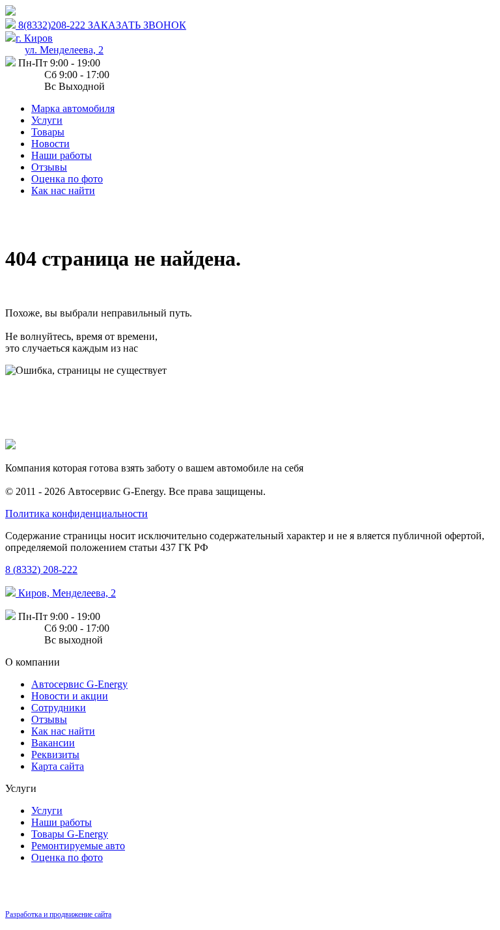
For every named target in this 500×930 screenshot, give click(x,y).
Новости (50, 143)
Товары (47, 131)
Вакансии (53, 742)
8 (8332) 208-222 (41, 569)
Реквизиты (55, 754)
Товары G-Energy (69, 833)
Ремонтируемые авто (78, 845)
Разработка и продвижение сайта (58, 914)
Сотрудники (58, 707)
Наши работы (61, 155)
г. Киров (60, 44)
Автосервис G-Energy (79, 684)
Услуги (46, 120)
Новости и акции (69, 695)
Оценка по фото (67, 178)
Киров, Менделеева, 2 (66, 593)
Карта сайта (57, 766)
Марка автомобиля (73, 108)
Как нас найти (63, 190)
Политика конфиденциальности (76, 513)
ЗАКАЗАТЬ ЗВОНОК (137, 25)
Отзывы (49, 167)
